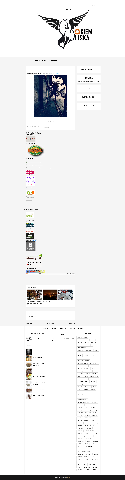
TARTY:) (94, 456)
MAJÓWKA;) (80, 407)
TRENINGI (46, 3)
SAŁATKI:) (93, 443)
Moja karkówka (37, 370)
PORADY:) (80, 438)
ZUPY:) (94, 469)
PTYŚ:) (88, 441)
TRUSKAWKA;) (95, 459)
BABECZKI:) (80, 342)
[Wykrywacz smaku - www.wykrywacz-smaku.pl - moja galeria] (39, 167)
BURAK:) (79, 352)
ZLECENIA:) (87, 469)
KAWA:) (94, 386)
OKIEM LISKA (30, 73)
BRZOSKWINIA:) (88, 350)
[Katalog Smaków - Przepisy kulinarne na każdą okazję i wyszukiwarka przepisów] (30, 236)
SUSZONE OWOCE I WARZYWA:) (85, 451)
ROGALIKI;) (80, 443)
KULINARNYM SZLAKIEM (31, 3)
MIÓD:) (94, 412)
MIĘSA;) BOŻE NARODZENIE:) (84, 412)
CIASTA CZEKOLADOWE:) (83, 360)
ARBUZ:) (92, 339)
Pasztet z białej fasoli (39, 357)
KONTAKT (94, 3)
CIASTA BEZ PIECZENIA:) (83, 358)
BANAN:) (79, 345)
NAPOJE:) (80, 417)
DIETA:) (86, 376)
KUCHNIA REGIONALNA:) (83, 397)
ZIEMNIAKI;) (80, 469)
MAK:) (86, 407)
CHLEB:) (79, 355)
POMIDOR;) (89, 436)
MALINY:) (80, 410)
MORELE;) (80, 415)
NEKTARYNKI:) (88, 417)
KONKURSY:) (87, 391)
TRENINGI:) (86, 459)
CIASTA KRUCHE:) (94, 363)
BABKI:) (87, 342)
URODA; (87, 462)
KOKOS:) (80, 391)
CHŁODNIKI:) (86, 355)
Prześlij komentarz (33, 316)
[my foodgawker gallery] (30, 246)
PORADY (56, 3)
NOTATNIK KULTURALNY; (83, 420)
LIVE (38, 3)
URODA (41, 3)
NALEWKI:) (94, 415)
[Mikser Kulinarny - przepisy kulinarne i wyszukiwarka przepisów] (30, 215)
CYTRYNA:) (80, 371)
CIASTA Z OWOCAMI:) (82, 365)
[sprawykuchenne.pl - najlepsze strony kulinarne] (30, 187)
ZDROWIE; (95, 467)
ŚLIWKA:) (80, 456)
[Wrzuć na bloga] (45, 127)
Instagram (72, 328)
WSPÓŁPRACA (87, 3)
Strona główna (50, 323)
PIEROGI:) (88, 433)
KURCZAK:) (94, 402)
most (34, 351)
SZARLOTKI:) (80, 454)
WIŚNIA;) (80, 467)
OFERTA (82, 3)
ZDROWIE (51, 3)
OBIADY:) (93, 420)
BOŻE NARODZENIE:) (82, 347)
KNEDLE (93, 389)
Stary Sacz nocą (47, 301)
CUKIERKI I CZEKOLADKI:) (83, 368)
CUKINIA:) (94, 368)
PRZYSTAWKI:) (81, 441)
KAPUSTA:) (87, 386)
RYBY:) (86, 443)
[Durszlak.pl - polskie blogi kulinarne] (30, 220)
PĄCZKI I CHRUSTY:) (89, 430)
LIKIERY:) (88, 404)
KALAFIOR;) (80, 386)
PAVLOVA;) (80, 430)
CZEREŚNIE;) (80, 373)
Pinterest (63, 328)
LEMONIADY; (80, 404)
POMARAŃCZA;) (81, 436)
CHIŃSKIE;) (92, 352)
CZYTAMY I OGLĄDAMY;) (91, 373)
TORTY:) (79, 459)
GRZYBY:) (87, 384)
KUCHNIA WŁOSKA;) (82, 399)
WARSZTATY (71, 3)
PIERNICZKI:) (80, 433)
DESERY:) (80, 376)
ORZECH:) (95, 423)
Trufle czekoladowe (38, 395)
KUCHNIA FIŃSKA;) (82, 394)
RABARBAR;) (95, 441)
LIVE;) (93, 404)
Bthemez (69, 477)
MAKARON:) (93, 407)
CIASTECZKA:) (93, 365)
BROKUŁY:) (80, 350)
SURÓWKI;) (80, 449)
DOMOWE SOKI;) (94, 376)
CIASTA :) (94, 355)
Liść (59, 301)
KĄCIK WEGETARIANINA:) (83, 389)
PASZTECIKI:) (81, 428)
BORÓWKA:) (86, 345)
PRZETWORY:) (88, 438)
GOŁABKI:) (93, 381)
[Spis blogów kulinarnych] (30, 180)
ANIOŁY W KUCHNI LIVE (83, 339)
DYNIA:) (85, 378)
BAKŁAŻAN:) (93, 342)
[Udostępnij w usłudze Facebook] (48, 127)
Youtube (81, 328)
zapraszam (36, 338)
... (33, 344)
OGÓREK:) (80, 423)
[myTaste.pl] (28, 227)
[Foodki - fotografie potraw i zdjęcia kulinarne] (30, 172)
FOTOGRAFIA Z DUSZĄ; (83, 381)
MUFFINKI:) (87, 415)
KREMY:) (94, 391)
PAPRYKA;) (80, 425)
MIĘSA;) (95, 410)
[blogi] (27, 229)
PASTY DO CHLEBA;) (89, 425)
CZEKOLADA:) (88, 371)
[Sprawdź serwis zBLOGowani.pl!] (30, 221)
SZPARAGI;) (88, 454)
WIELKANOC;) (92, 464)
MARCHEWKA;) (87, 410)
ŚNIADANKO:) (87, 456)
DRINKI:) (79, 378)
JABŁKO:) (94, 384)
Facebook (46, 328)
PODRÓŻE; (95, 433)
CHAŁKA (86, 352)
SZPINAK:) (96, 454)
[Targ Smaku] (29, 203)
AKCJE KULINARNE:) (82, 337)
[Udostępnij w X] (46, 127)
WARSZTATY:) (94, 462)
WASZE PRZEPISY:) (82, 464)
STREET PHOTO (88, 446)
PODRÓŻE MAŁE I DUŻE (63, 3)
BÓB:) (91, 347)
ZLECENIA (77, 3)
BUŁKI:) (96, 350)
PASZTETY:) (88, 428)
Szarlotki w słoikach (39, 376)
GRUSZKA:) (80, 384)
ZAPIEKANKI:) (87, 467)
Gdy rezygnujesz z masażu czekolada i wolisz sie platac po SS (34, 303)
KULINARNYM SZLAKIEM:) (83, 402)
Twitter (55, 328)
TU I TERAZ (80, 462)
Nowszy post (29, 323)
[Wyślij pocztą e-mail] (44, 127)
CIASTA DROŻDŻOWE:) (83, 363)
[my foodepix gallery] (30, 197)
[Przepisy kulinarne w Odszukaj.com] (30, 225)
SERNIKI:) (80, 446)
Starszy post (72, 323)
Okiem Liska (68, 9)
